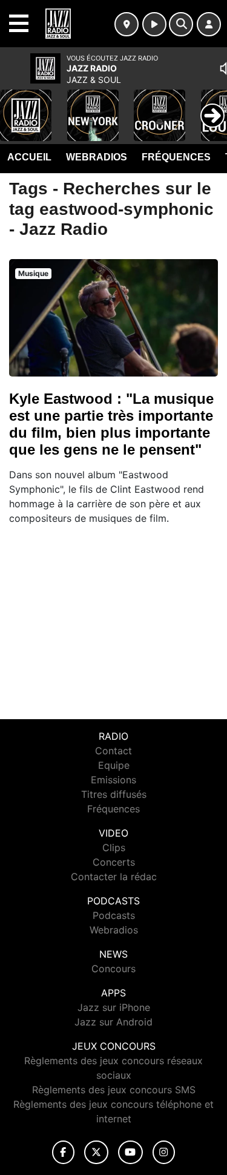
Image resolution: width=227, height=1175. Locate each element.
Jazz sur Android (113, 1022)
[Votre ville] (126, 24)
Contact (113, 751)
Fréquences (176, 157)
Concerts (114, 862)
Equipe (114, 765)
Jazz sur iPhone (113, 1007)
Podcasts (114, 915)
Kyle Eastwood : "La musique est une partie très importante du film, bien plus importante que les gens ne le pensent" (111, 424)
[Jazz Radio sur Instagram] (164, 1152)
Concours (113, 969)
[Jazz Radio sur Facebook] (63, 1152)
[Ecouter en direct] (154, 24)
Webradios (96, 157)
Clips (113, 847)
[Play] (16, 106)
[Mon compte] (209, 24)
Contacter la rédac (114, 877)
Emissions (113, 780)
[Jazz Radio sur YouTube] (130, 1152)
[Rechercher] (181, 24)
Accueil (29, 157)
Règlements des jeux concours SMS (114, 1090)
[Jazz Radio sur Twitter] (96, 1152)
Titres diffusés (113, 794)
